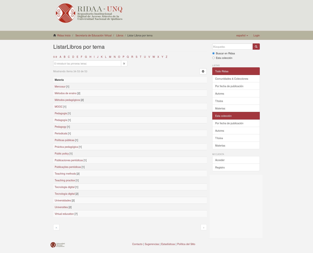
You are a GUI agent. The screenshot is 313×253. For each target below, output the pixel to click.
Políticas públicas (64, 140)
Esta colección (224, 58)
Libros (119, 35)
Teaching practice (65, 180)
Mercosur (60, 86)
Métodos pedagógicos (67, 100)
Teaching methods (65, 173)
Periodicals (61, 133)
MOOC (59, 106)
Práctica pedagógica (66, 147)
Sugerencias (152, 244)
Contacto (137, 244)
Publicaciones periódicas (69, 160)
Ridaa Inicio (64, 35)
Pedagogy (60, 126)
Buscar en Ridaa (225, 53)
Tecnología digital (65, 193)
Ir (124, 63)
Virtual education (64, 214)
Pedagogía (61, 120)
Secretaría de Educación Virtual (93, 35)
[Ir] (256, 46)
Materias (220, 108)
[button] (242, 35)
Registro (220, 167)
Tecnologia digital (65, 187)
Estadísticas (168, 244)
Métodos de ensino (66, 93)
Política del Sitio (186, 244)
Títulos (219, 101)
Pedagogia (61, 113)
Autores (219, 93)
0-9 (55, 56)
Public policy (62, 153)
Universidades (63, 200)
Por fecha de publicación (229, 86)
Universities (61, 207)
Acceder (220, 160)
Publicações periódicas (68, 167)
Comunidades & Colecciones (231, 78)
